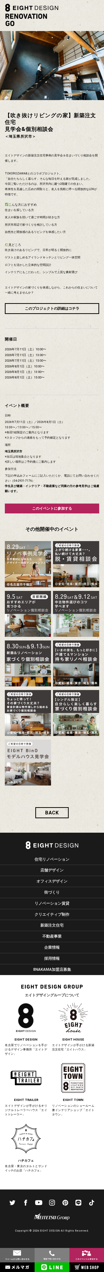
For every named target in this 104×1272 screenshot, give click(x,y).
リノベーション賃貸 (52, 903)
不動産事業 (52, 936)
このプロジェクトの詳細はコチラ (52, 308)
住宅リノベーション (52, 859)
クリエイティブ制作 (52, 914)
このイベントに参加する (52, 508)
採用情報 (52, 958)
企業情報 (52, 947)
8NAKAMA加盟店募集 (52, 969)
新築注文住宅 (52, 925)
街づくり (52, 892)
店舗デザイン (52, 870)
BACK (52, 813)
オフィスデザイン (52, 881)
